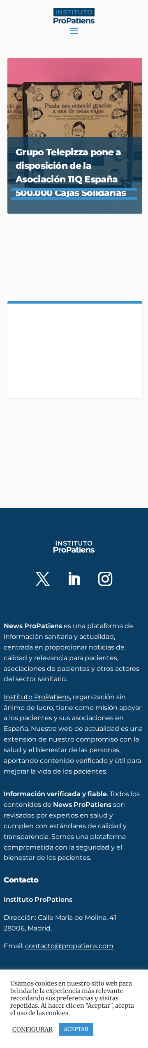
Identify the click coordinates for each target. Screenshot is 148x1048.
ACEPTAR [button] (76, 1029)
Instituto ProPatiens (37, 697)
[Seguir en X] (43, 579)
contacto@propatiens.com (69, 946)
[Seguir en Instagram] (105, 579)
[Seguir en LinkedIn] (74, 579)
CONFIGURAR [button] (32, 1029)
